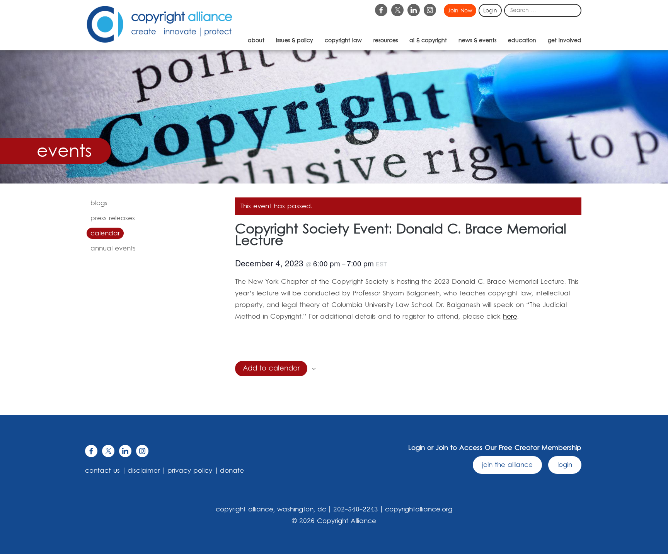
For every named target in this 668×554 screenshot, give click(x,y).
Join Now (460, 10)
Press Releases (112, 218)
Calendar (105, 233)
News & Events (477, 40)
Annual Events (113, 248)
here (510, 316)
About (256, 40)
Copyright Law (343, 40)
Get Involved (564, 40)
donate (232, 471)
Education (522, 40)
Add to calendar (271, 368)
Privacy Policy (189, 471)
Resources (385, 40)
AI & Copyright (428, 40)
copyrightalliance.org (418, 509)
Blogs (98, 203)
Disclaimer (144, 471)
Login (490, 10)
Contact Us (102, 471)
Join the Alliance (507, 465)
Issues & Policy (294, 40)
